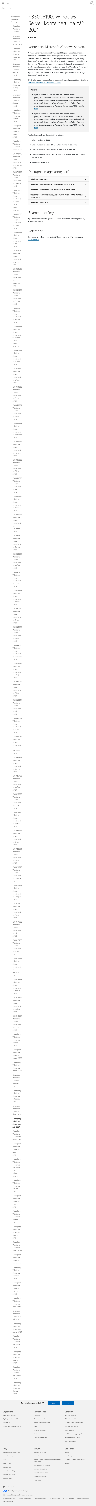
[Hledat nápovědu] (8, 3)
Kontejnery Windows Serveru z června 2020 (17, 1357)
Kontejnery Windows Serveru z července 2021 (17, 1149)
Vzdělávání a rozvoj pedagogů (73, 1434)
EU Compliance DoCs (83, 1498)
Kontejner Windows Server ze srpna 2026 (17, 40)
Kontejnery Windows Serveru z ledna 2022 (17, 1066)
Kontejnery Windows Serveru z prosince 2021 (17, 1080)
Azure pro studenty (70, 1441)
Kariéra (67, 1452)
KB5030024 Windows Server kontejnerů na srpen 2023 (17, 725)
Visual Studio (37, 1480)
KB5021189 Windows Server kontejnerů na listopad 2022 (17, 892)
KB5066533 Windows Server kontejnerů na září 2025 (17, 239)
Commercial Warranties (40, 1437)
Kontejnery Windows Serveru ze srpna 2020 (17, 1327)
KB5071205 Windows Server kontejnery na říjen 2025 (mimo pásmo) (17, 200)
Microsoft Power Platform (41, 1473)
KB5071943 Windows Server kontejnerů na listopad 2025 (17, 179)
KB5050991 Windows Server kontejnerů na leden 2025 (17, 412)
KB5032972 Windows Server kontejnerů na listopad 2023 (17, 670)
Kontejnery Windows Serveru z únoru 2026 (17, 131)
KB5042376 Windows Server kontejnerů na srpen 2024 (17, 503)
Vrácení (36, 1426)
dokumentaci (33, 239)
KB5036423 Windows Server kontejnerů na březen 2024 (17, 597)
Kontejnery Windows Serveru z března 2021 (17, 1232)
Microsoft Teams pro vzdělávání (74, 1423)
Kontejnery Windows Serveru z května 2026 (17, 85)
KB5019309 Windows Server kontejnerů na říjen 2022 (17, 910)
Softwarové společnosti (40, 1476)
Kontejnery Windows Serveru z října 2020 (17, 1302)
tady (36, 108)
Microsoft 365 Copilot (9, 1474)
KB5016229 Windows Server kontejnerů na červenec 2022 (17, 966)
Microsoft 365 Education (72, 1426)
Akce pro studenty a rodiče (72, 1437)
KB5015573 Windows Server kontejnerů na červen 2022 (17, 986)
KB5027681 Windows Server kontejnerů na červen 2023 (17, 764)
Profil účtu (37, 1415)
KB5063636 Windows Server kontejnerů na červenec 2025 (17, 277)
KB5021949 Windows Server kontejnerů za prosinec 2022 (17, 874)
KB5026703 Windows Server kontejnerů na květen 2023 (17, 783)
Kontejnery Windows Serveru (15, 19)
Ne (68, 1403)
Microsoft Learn (38, 1456)
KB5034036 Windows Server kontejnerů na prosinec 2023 (17, 652)
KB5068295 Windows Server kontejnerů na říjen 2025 (17, 221)
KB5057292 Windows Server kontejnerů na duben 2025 (17, 357)
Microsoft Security (8, 1456)
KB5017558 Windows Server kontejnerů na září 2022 (17, 929)
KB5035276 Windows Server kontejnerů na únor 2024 (17, 615)
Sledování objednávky (40, 1430)
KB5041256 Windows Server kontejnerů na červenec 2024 (17, 523)
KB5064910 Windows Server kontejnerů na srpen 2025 (17, 257)
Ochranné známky (55, 1498)
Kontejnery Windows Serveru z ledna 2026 (17, 145)
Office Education (69, 1430)
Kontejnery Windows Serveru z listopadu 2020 (17, 1288)
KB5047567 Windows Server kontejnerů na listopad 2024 (17, 448)
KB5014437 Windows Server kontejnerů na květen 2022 (17, 1004)
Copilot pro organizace (9, 1415)
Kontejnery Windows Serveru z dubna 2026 (17, 100)
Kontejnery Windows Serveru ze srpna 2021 (17, 1135)
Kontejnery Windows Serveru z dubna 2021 (17, 1217)
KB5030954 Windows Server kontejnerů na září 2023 (17, 707)
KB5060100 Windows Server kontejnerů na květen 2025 (17, 315)
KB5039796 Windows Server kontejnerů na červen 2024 (17, 542)
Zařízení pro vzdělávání (71, 1419)
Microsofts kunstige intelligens (11, 1452)
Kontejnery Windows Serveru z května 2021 (17, 1201)
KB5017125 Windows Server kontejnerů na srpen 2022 (17, 947)
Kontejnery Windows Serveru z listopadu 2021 (17, 1096)
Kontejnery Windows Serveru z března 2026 (17, 116)
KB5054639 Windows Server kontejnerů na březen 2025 (17, 375)
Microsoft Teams (7, 1478)
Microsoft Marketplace (40, 1469)
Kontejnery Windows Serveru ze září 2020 (17, 1315)
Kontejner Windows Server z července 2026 (16, 54)
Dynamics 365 (7, 1463)
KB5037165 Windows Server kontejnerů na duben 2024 (17, 579)
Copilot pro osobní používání (11, 1419)
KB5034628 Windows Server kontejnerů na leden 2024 (17, 634)
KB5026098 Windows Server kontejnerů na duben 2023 (17, 801)
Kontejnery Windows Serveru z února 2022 (17, 1053)
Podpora (5, 8)
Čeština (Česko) (10, 1487)
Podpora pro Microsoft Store (42, 1423)
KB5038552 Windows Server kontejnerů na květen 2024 (17, 561)
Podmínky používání (40, 1498)
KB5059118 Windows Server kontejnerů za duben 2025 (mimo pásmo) (17, 336)
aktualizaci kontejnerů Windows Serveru (44, 82)
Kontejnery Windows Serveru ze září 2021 (17, 1122)
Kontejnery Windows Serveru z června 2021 (17, 1186)
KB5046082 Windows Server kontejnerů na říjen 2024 (17, 467)
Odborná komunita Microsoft (42, 1465)
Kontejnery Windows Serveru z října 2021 (17, 1110)
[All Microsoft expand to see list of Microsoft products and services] (3, 3)
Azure (4, 1459)
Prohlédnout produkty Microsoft (12, 1426)
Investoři (67, 1463)
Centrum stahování (39, 1419)
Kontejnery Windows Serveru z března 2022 (17, 1040)
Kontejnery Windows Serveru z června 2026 (17, 69)
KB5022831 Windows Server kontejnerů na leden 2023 (17, 856)
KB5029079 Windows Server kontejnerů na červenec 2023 (17, 745)
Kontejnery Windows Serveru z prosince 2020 (17, 1273)
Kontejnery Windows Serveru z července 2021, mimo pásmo (17, 1167)
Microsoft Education (70, 1415)
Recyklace (36, 1434)
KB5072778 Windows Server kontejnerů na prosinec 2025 (17, 160)
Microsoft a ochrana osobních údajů (75, 1459)
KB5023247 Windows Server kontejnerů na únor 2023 (17, 837)
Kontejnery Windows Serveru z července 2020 (17, 1341)
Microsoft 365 (7, 1423)
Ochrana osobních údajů (25, 1498)
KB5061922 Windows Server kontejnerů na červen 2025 (17, 297)
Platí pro (33, 37)
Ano (53, 1403)
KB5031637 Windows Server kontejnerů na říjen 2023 (17, 688)
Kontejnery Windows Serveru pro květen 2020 (17, 1372)
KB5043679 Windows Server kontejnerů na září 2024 (17, 485)
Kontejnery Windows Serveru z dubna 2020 (17, 1388)
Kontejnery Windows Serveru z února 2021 (17, 1246)
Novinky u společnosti (71, 1456)
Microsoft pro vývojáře (40, 1452)
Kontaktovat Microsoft (9, 1498)
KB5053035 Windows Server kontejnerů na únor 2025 (17, 394)
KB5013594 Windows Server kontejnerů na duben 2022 (17, 1023)
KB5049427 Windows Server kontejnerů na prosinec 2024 (17, 430)
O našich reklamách (68, 1498)
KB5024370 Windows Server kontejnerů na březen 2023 (17, 819)
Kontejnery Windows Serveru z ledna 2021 (17, 1258)
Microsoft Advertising (9, 1471)
